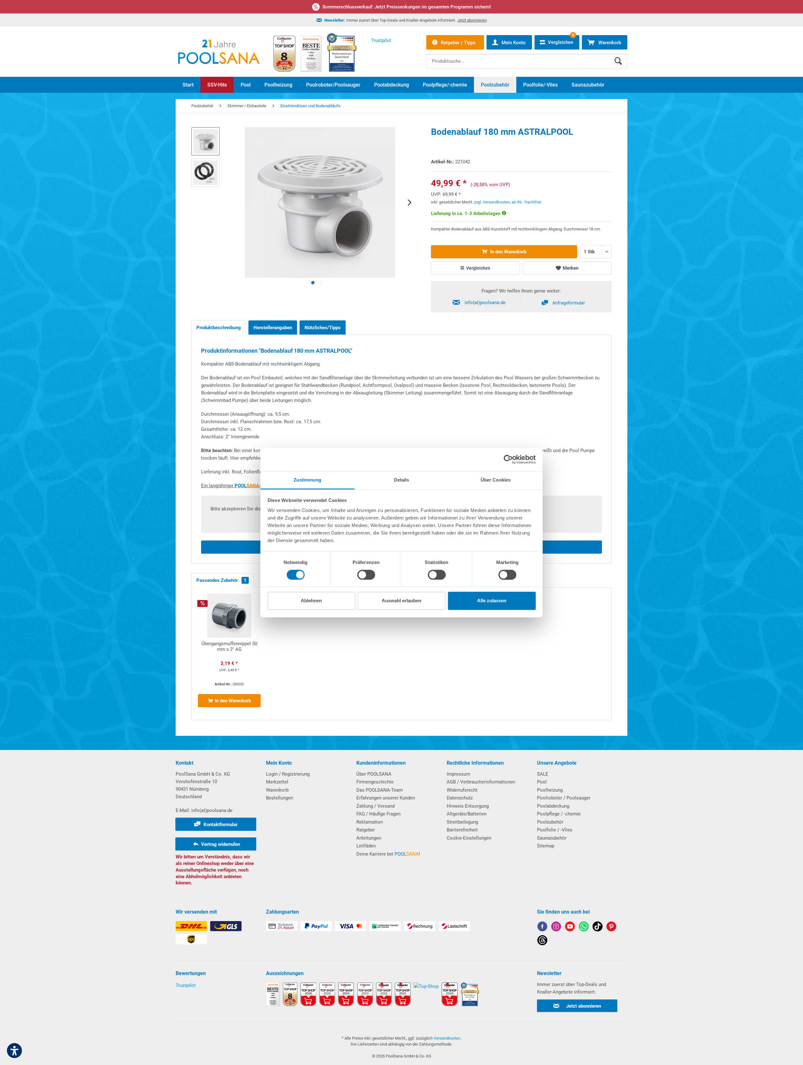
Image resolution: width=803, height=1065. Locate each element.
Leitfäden (366, 846)
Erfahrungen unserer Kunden (385, 798)
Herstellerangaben (272, 327)
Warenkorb (277, 790)
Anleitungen (368, 838)
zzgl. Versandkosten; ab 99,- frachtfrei (507, 202)
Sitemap (545, 846)
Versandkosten (446, 1038)
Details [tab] (401, 479)
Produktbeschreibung (218, 327)
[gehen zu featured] (570, 927)
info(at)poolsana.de (485, 302)
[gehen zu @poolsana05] (597, 927)
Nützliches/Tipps (323, 327)
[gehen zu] (313, 282)
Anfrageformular (568, 302)
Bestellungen (279, 798)
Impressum (458, 774)
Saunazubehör (551, 838)
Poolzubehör (550, 822)
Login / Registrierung (288, 774)
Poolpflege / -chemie (559, 814)
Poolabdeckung (553, 806)
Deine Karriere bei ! (388, 854)
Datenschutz (460, 798)
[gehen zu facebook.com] (542, 927)
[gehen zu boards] (611, 927)
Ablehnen (311, 601)
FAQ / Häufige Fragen (378, 814)
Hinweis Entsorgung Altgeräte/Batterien (468, 810)
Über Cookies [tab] (496, 479)
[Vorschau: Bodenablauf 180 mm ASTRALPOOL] (205, 141)
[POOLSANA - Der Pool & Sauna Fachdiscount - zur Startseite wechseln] (219, 52)
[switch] (366, 575)
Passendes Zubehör (221, 580)
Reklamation (369, 822)
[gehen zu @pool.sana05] (542, 941)
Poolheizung (550, 790)
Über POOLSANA (373, 774)
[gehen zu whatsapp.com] (583, 927)
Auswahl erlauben (401, 601)
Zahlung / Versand (375, 806)
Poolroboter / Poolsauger (563, 798)
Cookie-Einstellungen (469, 838)
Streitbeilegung (462, 822)
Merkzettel (277, 782)
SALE (542, 774)
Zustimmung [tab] (308, 479)
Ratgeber (365, 830)
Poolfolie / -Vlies (554, 830)
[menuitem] (526, 56)
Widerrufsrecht (462, 790)
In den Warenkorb (507, 252)
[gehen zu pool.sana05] (556, 927)
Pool (542, 782)
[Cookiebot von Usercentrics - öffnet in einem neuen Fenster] (508, 459)
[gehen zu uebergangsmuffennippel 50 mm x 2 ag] (229, 654)
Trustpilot (186, 985)
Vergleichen (477, 268)
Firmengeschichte (375, 782)
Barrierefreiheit (462, 830)
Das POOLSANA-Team (379, 790)
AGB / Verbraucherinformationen (481, 782)
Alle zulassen (491, 601)
